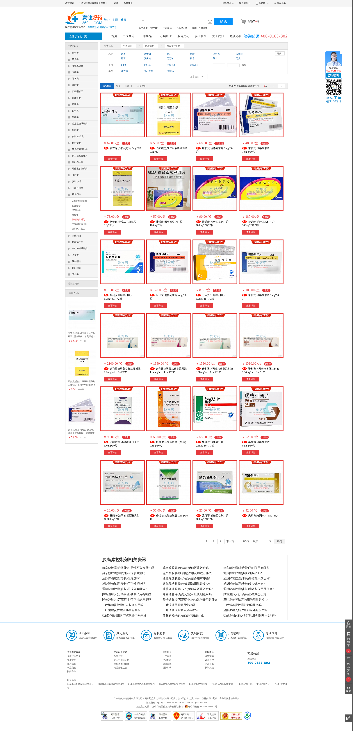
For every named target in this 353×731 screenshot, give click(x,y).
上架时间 (141, 86)
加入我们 (71, 663)
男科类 (75, 117)
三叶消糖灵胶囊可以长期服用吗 (122, 604)
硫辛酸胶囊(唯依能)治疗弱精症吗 (123, 573)
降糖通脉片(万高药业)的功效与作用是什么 (190, 599)
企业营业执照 (142, 706)
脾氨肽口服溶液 (199, 28)
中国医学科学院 (244, 684)
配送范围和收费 (121, 663)
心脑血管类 (77, 188)
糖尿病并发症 (78, 228)
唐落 (123, 54)
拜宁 (123, 58)
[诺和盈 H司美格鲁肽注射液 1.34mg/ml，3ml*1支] (261, 335)
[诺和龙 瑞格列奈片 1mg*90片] (261, 262)
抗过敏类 (76, 143)
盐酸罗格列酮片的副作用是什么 (183, 615)
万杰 (238, 58)
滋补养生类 (77, 162)
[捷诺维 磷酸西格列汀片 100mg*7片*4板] (261, 188)
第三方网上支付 (121, 660)
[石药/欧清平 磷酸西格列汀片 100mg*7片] (122, 482)
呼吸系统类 (77, 65)
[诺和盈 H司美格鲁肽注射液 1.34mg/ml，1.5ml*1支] (168, 335)
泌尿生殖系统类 (80, 123)
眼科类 (75, 72)
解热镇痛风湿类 (80, 149)
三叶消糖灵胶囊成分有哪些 (180, 610)
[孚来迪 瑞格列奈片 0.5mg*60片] (261, 408)
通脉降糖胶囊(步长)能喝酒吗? (242, 573)
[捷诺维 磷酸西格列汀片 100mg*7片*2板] (214, 188)
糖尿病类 (76, 194)
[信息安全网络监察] (136, 716)
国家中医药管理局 (198, 684)
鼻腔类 (75, 85)
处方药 (124, 71)
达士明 (147, 54)
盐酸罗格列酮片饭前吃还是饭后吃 (245, 610)
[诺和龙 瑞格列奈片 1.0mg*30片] (261, 115)
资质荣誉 (71, 660)
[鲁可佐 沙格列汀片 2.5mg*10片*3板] (214, 408)
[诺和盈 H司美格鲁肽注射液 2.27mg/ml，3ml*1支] (122, 335)
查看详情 (112, 158)
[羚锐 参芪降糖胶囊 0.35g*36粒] (168, 482)
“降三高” (154, 28)
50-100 (147, 65)
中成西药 (128, 36)
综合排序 (107, 86)
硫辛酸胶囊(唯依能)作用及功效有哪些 (187, 573)
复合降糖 (76, 205)
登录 (116, 3)
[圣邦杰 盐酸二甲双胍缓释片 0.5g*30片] (82, 363)
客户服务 (243, 3)
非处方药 (148, 71)
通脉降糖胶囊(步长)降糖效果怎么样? (247, 578)
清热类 (75, 59)
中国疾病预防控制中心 (222, 684)
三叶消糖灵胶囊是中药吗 (179, 604)
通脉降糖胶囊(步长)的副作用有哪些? (186, 578)
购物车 (253, 21)
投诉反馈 (209, 667)
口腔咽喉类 (77, 91)
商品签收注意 (120, 667)
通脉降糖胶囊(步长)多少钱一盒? (244, 583)
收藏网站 (69, 3)
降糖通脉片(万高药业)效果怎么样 (244, 594)
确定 (244, 65)
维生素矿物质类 (80, 168)
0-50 (123, 65)
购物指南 (209, 656)
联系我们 (71, 667)
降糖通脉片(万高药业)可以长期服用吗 (187, 594)
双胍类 (75, 215)
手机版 (262, 3)
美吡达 (239, 54)
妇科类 (75, 110)
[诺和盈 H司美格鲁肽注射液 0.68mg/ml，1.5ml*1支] (214, 335)
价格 (127, 86)
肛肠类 (75, 130)
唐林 (169, 54)
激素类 (75, 255)
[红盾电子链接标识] (231, 716)
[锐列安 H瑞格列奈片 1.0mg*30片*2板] (122, 262)
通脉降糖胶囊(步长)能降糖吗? (121, 578)
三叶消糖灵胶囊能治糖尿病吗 (242, 604)
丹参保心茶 (181, 28)
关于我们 (218, 36)
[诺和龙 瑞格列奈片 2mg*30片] (82, 411)
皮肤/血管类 (78, 136)
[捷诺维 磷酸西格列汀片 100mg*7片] (168, 188)
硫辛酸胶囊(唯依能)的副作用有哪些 (246, 567)
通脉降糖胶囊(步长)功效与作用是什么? (248, 588)
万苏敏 (170, 58)
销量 (118, 86)
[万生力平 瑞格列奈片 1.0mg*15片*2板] (214, 262)
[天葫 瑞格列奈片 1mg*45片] (261, 482)
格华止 (193, 58)
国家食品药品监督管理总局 (111, 684)
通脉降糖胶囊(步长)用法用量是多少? (186, 583)
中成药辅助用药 (79, 224)
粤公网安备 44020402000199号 (202, 706)
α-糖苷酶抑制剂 (79, 201)
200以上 (194, 65)
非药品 (147, 36)
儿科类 (75, 175)
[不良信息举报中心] (208, 716)
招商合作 (71, 671)
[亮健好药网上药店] (98, 17)
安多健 (147, 58)
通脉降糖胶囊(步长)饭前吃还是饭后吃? (188, 588)
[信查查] (247, 715)
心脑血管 (166, 36)
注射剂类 (76, 261)
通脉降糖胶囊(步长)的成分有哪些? (124, 588)
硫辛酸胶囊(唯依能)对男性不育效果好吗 (128, 567)
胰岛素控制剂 (78, 219)
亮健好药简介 (73, 656)
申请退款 (167, 660)
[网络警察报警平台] (160, 716)
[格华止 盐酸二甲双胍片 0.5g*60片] (122, 188)
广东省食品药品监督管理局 (141, 684)
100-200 (171, 65)
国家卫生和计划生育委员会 (80, 684)
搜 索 (223, 21)
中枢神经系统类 (80, 248)
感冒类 (75, 53)
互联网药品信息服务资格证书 (166, 706)
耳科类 (75, 78)
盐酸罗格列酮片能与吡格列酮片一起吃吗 (249, 615)
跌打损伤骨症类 (80, 155)
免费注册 (128, 3)
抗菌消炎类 (77, 242)
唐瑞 (192, 54)
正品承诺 (167, 656)
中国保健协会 (263, 684)
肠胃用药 (183, 36)
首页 (114, 36)
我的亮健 (227, 3)
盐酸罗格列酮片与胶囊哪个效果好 (124, 615)
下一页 (231, 541)
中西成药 (73, 46)
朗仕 (215, 58)
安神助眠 (76, 181)
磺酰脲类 (76, 210)
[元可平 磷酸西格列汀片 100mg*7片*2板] (214, 482)
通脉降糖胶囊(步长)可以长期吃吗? (124, 583)
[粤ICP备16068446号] (184, 716)
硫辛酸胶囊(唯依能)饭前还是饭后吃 (186, 567)
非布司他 (167, 28)
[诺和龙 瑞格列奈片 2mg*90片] (168, 262)
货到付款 (118, 656)
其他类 (75, 274)
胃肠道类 (76, 98)
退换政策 (167, 663)
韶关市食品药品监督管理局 (172, 684)
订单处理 (209, 660)
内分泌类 (76, 235)
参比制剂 (200, 36)
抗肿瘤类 (76, 268)
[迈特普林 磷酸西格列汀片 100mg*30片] (122, 408)
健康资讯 (235, 36)
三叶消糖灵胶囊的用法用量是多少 (245, 599)
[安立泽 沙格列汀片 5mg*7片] (82, 315)
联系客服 (209, 663)
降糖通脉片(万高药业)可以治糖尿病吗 (126, 599)
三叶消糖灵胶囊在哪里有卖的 (121, 610)
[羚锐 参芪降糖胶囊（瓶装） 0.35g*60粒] (168, 408)
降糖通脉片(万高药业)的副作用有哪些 (126, 594)
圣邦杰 (216, 54)
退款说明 (167, 667)
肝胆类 (75, 104)
